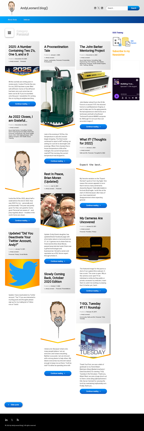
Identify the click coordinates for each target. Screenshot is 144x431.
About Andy (12, 20)
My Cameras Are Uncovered (91, 220)
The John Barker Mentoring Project (92, 48)
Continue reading (25, 104)
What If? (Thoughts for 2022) (93, 141)
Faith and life (83, 153)
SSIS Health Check (25, 136)
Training (85, 65)
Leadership (52, 60)
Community (83, 317)
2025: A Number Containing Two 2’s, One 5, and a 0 (22, 50)
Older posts (15, 405)
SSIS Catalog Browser (23, 135)
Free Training (92, 62)
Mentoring (83, 63)
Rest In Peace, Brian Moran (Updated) (54, 177)
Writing (91, 65)
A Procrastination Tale (56, 48)
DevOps (29, 130)
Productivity (65, 60)
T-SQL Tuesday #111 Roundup (90, 305)
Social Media (23, 254)
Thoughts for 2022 (99, 153)
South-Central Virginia (99, 63)
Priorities (88, 231)
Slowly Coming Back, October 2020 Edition (54, 277)
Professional (48, 62)
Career (46, 60)
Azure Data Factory (85, 60)
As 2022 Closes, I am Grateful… (21, 118)
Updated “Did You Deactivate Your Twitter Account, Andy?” (21, 239)
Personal (23, 61)
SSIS (81, 65)
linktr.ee (27, 20)
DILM (10, 132)
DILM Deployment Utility (19, 132)
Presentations (66, 288)
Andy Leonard (14, 61)
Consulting (94, 60)
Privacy (94, 231)
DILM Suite (30, 132)
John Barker (100, 62)
